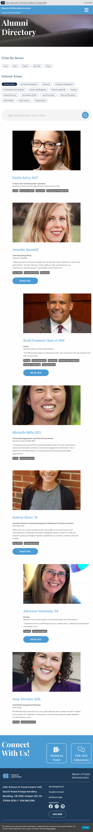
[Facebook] (51, 806)
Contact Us (54, 802)
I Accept (85, 827)
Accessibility (88, 3)
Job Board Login (55, 797)
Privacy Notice (51, 829)
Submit (85, 115)
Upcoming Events (56, 786)
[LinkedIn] (63, 806)
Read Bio (25, 280)
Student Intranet (56, 792)
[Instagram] (57, 806)
